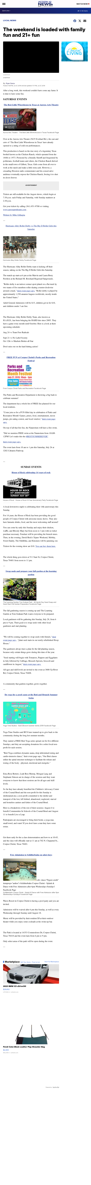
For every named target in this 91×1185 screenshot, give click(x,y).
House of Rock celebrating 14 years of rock (31, 472)
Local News (9, 20)
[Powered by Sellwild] (56, 1087)
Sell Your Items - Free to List (30, 962)
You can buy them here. (45, 546)
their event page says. (12, 441)
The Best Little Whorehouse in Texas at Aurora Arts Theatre (31, 104)
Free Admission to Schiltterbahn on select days (31, 854)
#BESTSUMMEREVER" (37, 436)
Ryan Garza (10, 83)
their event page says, (26, 290)
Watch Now (82, 4)
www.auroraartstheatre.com (14, 209)
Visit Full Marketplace (52, 962)
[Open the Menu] (4, 4)
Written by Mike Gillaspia (14, 215)
